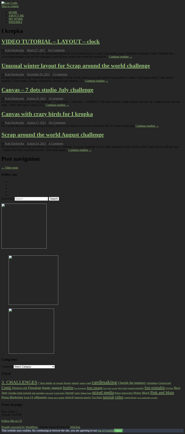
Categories (7, 366)
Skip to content (10, 6)
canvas (82, 383)
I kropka (12, 392)
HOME (13, 12)
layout (69, 393)
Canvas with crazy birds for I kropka (47, 114)
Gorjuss (169, 388)
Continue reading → (120, 56)
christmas (152, 383)
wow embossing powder (147, 398)
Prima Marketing (12, 397)
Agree (118, 430)
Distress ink (19, 388)
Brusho (67, 383)
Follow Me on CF (11, 420)
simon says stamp (56, 397)
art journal (58, 383)
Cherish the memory (132, 383)
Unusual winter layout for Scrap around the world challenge (75, 65)
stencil (69, 397)
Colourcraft (164, 383)
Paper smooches (124, 392)
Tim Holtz (96, 397)
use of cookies (106, 430)
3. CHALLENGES (19, 382)
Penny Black (142, 393)
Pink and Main (162, 392)
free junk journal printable (131, 388)
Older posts (9, 167)
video (119, 397)
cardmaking (104, 382)
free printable (155, 388)
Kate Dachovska (14, 50)
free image (95, 388)
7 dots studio (45, 383)
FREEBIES (15, 22)
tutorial (108, 397)
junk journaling (38, 393)
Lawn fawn (59, 393)
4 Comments (56, 98)
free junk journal (110, 388)
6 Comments (60, 74)
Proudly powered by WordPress (19, 427)
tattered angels (82, 397)
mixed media (103, 392)
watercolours (130, 397)
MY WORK (16, 18)
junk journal (24, 392)
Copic (6, 387)
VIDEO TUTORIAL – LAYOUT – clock (50, 41)
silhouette (40, 397)
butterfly (75, 383)
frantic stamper (52, 388)
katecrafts (49, 393)
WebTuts (75, 427)
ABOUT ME (16, 15)
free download (80, 388)
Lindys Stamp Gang (82, 393)
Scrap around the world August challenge (52, 134)
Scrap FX (28, 397)
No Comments (56, 50)
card (88, 383)
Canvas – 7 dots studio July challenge (47, 89)
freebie (68, 388)
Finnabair (34, 388)
